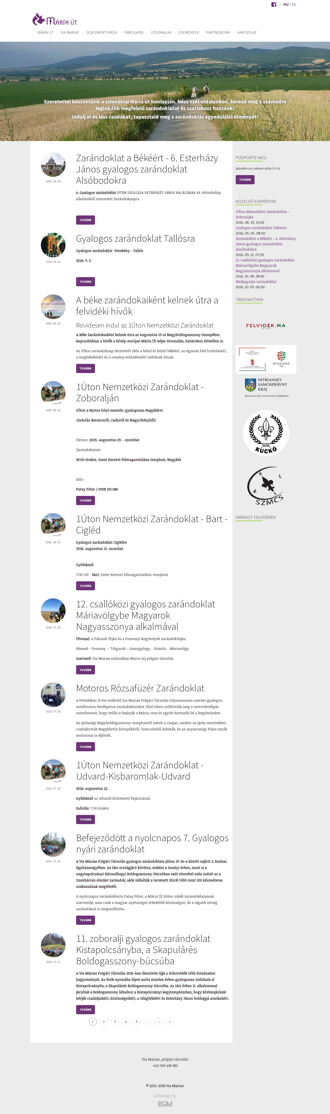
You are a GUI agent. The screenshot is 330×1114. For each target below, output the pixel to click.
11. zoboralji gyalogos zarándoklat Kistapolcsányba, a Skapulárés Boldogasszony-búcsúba (143, 949)
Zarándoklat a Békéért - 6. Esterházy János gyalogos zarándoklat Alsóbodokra (147, 169)
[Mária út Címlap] (55, 19)
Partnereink (218, 32)
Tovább (245, 180)
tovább (85, 220)
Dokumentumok (101, 32)
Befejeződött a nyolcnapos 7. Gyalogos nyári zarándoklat (152, 843)
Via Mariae (70, 32)
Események (188, 32)
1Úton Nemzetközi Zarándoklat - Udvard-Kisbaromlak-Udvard (140, 770)
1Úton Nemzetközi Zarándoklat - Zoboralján (140, 392)
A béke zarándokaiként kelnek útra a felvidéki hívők (147, 305)
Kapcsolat (247, 32)
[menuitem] (45, 32)
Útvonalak (161, 32)
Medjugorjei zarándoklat (256, 281)
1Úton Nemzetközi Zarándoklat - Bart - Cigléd (152, 524)
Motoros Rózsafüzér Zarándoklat (140, 688)
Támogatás (134, 32)
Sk (294, 4)
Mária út (45, 32)
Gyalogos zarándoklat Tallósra (135, 238)
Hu (286, 4)
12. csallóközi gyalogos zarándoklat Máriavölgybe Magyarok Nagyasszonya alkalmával (145, 615)
